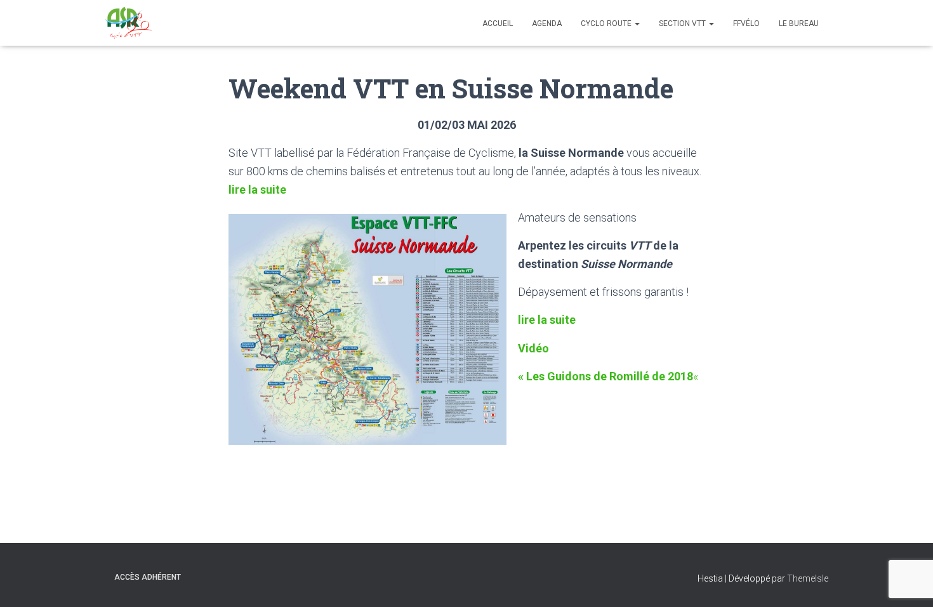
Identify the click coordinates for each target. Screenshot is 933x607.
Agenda (547, 23)
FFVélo (746, 23)
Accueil (497, 23)
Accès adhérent (147, 577)
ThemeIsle (807, 578)
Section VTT (683, 23)
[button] (636, 23)
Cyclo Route (607, 23)
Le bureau (799, 23)
